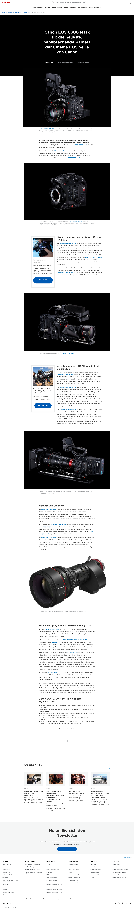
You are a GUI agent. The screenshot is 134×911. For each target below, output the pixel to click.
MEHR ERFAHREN (43, 405)
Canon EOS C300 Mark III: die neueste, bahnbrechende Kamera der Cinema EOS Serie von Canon (67, 42)
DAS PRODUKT (49, 62)
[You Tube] (130, 903)
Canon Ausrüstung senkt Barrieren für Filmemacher (33, 793)
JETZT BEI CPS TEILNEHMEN (43, 280)
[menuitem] (49, 63)
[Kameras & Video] (43, 7)
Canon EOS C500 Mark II (72, 158)
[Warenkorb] (130, 3)
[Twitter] (126, 903)
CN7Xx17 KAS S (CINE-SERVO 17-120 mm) (76, 640)
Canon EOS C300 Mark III (47, 128)
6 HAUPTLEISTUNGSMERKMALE (65, 62)
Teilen (67, 743)
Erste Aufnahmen (83, 62)
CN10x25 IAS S (57, 642)
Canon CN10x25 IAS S (52, 629)
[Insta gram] (119, 903)
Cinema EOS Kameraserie (62, 151)
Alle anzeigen (103, 768)
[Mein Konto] (126, 3)
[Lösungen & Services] (76, 7)
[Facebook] (115, 903)
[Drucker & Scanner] (63, 7)
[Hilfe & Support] (87, 7)
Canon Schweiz (6, 903)
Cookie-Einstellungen (103, 899)
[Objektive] (50, 7)
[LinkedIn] (122, 903)
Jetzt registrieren (67, 849)
